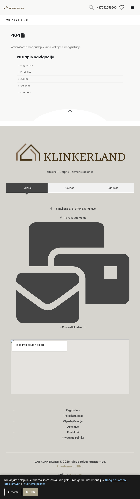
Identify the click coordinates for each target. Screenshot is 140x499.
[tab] (26, 188)
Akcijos (24, 78)
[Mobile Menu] (132, 7)
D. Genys (75, 475)
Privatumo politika (70, 466)
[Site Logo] (14, 7)
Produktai (25, 72)
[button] (91, 7)
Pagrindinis (26, 65)
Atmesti (13, 492)
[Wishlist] (122, 7)
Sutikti (30, 492)
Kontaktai (25, 92)
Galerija (25, 85)
